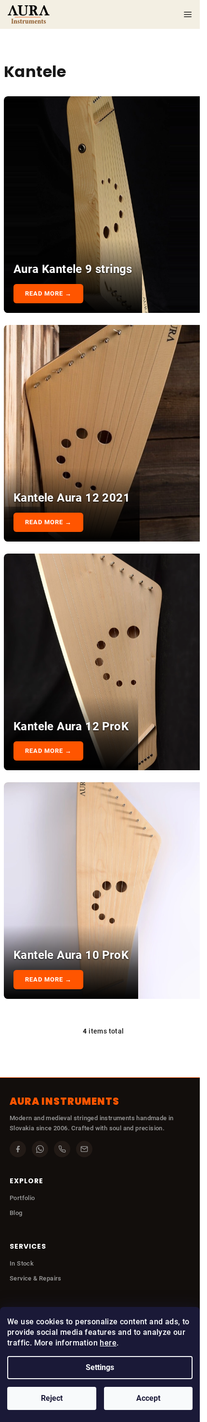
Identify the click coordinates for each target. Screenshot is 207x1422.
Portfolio (22, 1198)
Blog (16, 1212)
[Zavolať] (62, 1149)
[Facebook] (18, 1149)
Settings (100, 1367)
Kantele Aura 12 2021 (71, 497)
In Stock (22, 1263)
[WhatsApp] (40, 1149)
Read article (49, 293)
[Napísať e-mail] (84, 1149)
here (108, 1342)
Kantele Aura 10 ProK (71, 955)
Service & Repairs (36, 1278)
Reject (52, 1398)
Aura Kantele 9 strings (72, 269)
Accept (148, 1398)
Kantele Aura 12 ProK (71, 726)
